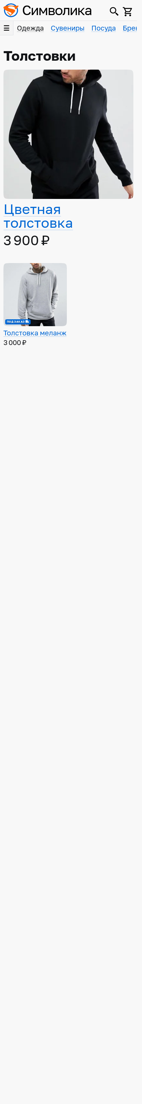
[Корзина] (127, 11)
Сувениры (67, 28)
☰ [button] (6, 28)
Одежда (30, 28)
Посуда (103, 28)
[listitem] (68, 159)
